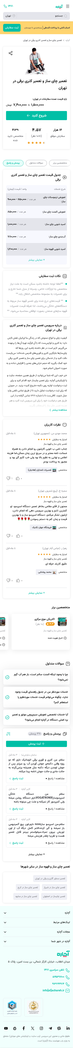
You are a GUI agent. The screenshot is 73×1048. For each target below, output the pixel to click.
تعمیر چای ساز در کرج (28, 887)
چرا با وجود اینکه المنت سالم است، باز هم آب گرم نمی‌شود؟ (41, 677)
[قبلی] (69, 163)
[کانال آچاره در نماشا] (14, 1028)
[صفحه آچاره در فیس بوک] (23, 1028)
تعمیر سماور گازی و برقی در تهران (50, 878)
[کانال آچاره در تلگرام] (49, 1028)
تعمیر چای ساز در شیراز (54, 887)
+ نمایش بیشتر (36, 854)
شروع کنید (39, 115)
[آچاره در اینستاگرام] (41, 1028)
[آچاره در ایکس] (32, 1028)
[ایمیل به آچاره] (36, 991)
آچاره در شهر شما (60, 941)
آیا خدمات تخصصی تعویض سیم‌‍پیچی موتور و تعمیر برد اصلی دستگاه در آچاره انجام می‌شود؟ (40, 717)
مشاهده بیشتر (59, 410)
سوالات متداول (36, 163)
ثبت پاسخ (17, 779)
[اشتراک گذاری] (10, 53)
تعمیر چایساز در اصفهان (54, 896)
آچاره (68, 40)
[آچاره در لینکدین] (67, 1028)
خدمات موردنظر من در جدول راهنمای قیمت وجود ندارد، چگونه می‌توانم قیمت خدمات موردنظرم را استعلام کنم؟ (41, 697)
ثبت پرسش (35, 744)
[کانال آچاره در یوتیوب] (5, 1028)
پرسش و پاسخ (13, 163)
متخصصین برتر (60, 163)
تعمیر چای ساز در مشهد (26, 896)
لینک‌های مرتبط (61, 922)
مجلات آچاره (63, 932)
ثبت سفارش (12, 27)
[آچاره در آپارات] (58, 1028)
